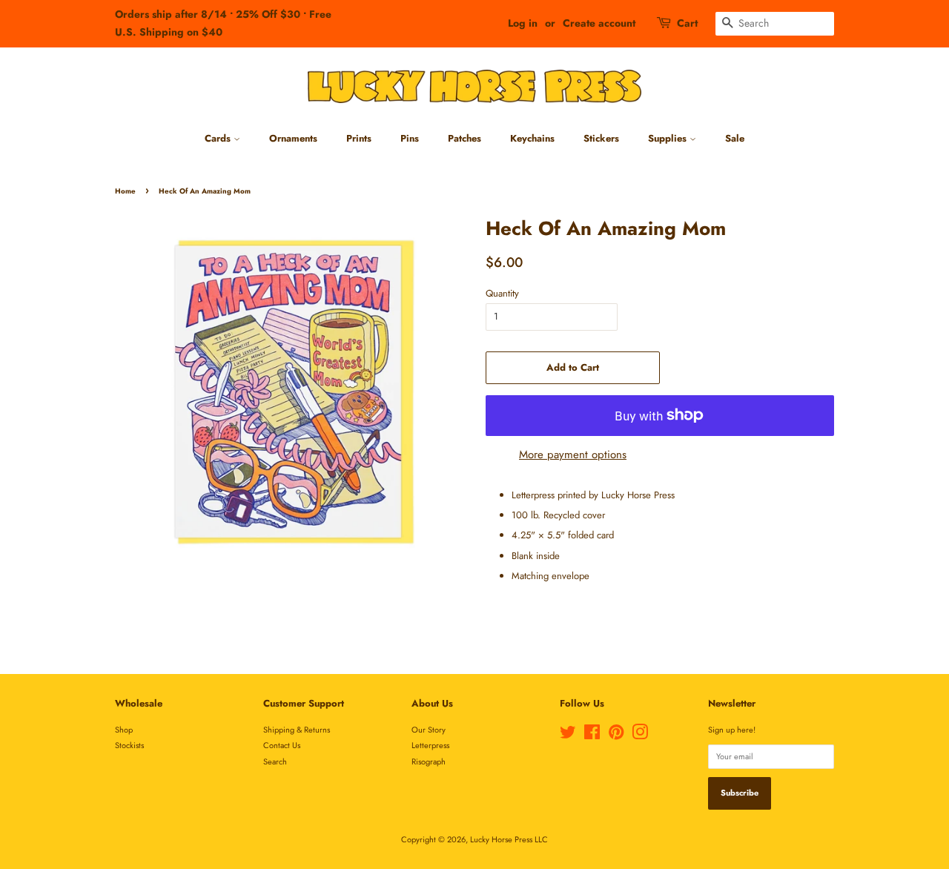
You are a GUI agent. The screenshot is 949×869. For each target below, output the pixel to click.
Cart (687, 23)
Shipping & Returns (296, 730)
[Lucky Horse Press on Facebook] (592, 735)
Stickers (601, 138)
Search (275, 761)
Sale (734, 138)
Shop (124, 730)
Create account (599, 23)
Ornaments (293, 138)
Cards (219, 138)
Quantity (502, 293)
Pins (409, 138)
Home (125, 191)
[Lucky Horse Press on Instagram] (640, 735)
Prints (358, 138)
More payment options (572, 454)
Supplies (669, 138)
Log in (523, 23)
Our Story (428, 730)
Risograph (428, 761)
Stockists (129, 745)
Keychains (532, 138)
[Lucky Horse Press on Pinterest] (616, 735)
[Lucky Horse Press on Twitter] (568, 735)
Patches (464, 138)
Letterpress (430, 745)
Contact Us (281, 745)
